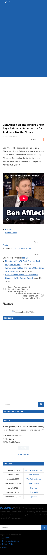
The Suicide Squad (12, 442)
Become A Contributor (11, 541)
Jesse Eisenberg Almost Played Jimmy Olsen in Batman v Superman (19, 289)
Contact (5, 547)
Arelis (5, 245)
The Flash (34, 488)
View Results (23, 455)
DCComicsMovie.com (22, 248)
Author (8, 229)
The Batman (10, 439)
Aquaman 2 (33, 497)
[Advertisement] (23, 49)
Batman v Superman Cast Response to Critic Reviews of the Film (28, 296)
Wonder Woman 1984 (13, 436)
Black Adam (34, 483)
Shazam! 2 (34, 492)
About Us (6, 538)
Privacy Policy (8, 544)
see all (25, 258)
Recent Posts (11, 233)
